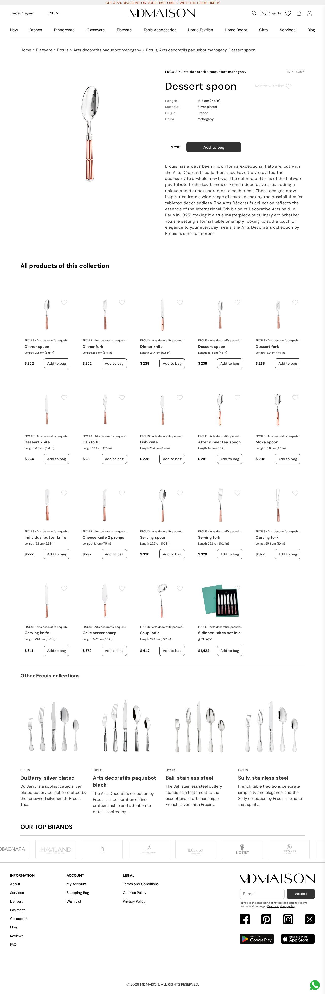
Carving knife (37, 632)
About (15, 884)
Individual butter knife (45, 537)
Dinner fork (93, 346)
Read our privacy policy (281, 906)
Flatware (124, 30)
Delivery (16, 901)
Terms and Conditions (141, 884)
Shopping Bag (78, 892)
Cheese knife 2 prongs (103, 537)
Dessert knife (37, 442)
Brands (36, 30)
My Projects (271, 13)
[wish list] (288, 13)
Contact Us (19, 918)
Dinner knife (151, 346)
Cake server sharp (99, 632)
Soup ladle (150, 632)
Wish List (74, 901)
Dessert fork (267, 346)
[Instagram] (288, 920)
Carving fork (267, 537)
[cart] (299, 13)
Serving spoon (153, 537)
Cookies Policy (135, 892)
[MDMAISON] (162, 13)
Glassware (96, 30)
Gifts (263, 30)
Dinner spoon (37, 346)
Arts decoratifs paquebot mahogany (107, 50)
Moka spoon (267, 442)
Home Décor (236, 30)
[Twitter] (310, 920)
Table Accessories (160, 30)
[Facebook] (245, 920)
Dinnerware (64, 30)
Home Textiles (200, 30)
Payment (17, 910)
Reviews (16, 936)
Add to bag (213, 147)
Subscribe (301, 893)
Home (25, 50)
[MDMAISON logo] (277, 879)
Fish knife (149, 442)
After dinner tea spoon (219, 442)
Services (288, 30)
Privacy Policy (134, 901)
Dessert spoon (211, 346)
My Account (76, 884)
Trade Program (22, 13)
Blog (311, 30)
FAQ (13, 944)
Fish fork (91, 442)
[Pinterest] (266, 920)
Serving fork (209, 537)
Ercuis (63, 50)
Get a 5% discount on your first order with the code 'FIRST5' (162, 3)
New (14, 30)
